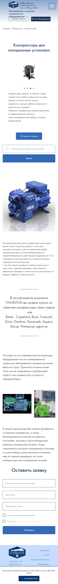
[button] (41, 19)
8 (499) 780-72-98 (27, 5)
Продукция (17, 28)
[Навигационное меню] (52, 6)
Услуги (46, 555)
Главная (6, 28)
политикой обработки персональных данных (28, 521)
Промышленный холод (40, 559)
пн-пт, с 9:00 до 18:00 (28, 8)
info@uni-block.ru (26, 3)
